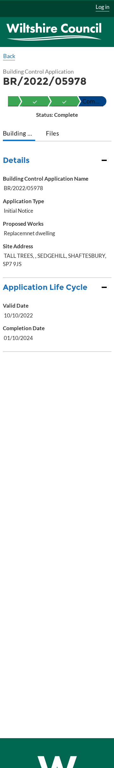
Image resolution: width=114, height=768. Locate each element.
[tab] (19, 134)
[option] (35, 101)
